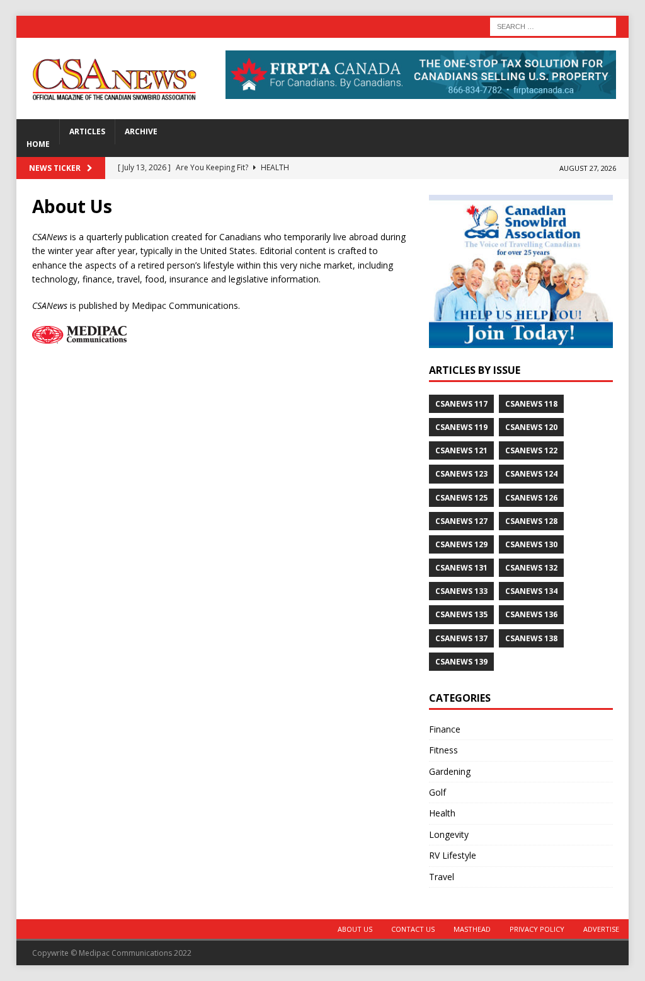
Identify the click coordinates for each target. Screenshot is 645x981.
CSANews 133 (461, 591)
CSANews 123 (461, 473)
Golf (437, 792)
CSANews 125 (461, 497)
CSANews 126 (531, 497)
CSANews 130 (531, 544)
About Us (355, 929)
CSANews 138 (531, 638)
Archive (141, 131)
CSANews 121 (461, 450)
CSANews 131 (461, 567)
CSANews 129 (461, 544)
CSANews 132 (531, 567)
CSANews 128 (531, 521)
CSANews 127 (461, 521)
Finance (444, 729)
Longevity (449, 834)
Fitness (443, 750)
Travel (441, 877)
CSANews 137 (461, 638)
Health (442, 813)
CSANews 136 (531, 614)
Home (38, 144)
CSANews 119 (461, 427)
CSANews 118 (531, 403)
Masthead (472, 929)
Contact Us (413, 929)
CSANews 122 (531, 450)
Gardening (450, 771)
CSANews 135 (461, 614)
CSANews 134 (531, 591)
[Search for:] (553, 26)
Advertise (601, 929)
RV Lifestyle (452, 855)
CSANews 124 (531, 473)
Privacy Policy (537, 929)
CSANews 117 (461, 403)
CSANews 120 (531, 427)
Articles (87, 131)
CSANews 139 (461, 661)
